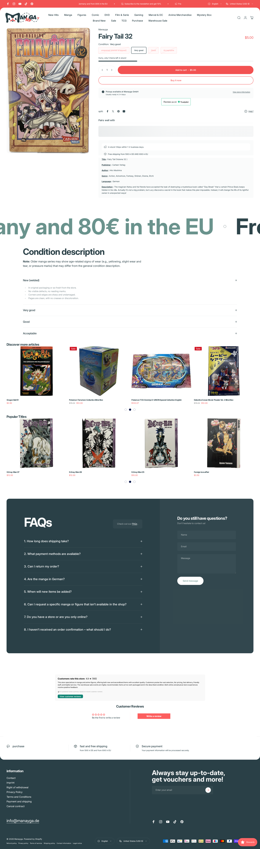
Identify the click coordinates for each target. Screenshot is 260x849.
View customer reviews (70, 696)
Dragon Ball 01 (13, 400)
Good (153, 50)
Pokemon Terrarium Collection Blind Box (86, 400)
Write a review (153, 716)
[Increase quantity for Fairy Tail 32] (112, 70)
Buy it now (176, 80)
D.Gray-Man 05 (137, 472)
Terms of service (36, 843)
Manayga (103, 29)
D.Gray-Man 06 (75, 472)
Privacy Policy (15, 792)
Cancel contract (16, 806)
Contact (11, 778)
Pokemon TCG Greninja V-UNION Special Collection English (156, 400)
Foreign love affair (201, 472)
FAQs (134, 523)
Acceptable (169, 50)
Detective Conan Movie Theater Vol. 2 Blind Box (213, 400)
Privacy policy (23, 843)
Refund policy (12, 843)
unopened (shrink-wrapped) (114, 50)
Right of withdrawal (17, 787)
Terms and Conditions (19, 796)
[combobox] (215, 4)
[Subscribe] (208, 790)
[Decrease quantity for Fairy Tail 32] (102, 70)
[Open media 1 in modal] (48, 90)
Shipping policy (49, 843)
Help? (250, 111)
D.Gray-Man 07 (13, 472)
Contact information (64, 843)
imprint (10, 782)
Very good (138, 50)
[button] (126, 410)
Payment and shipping (19, 801)
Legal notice (77, 843)
